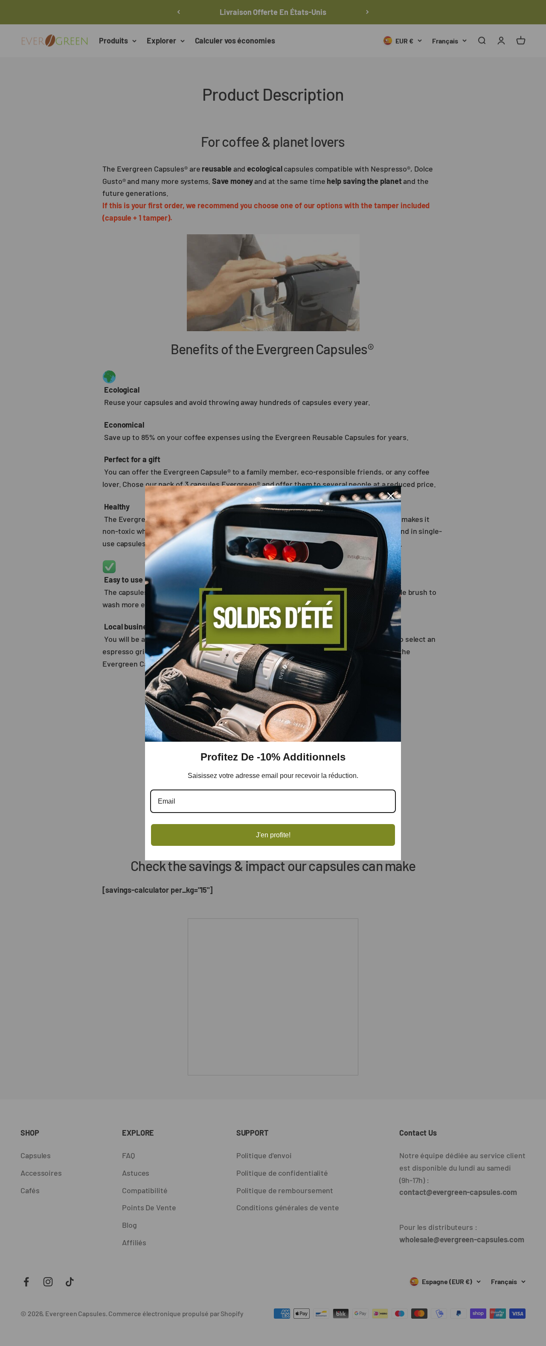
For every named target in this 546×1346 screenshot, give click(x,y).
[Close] (390, 496)
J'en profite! (273, 835)
